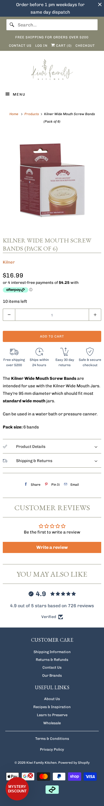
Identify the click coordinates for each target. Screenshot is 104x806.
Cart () (63, 46)
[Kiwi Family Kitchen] (51, 70)
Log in (41, 46)
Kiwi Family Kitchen (41, 763)
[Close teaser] (30, 775)
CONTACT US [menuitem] (20, 46)
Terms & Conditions (52, 738)
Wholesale (52, 723)
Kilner (9, 262)
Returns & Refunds (52, 660)
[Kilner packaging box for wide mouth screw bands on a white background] (52, 180)
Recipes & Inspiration (52, 707)
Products (32, 114)
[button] (17, 788)
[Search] (11, 24)
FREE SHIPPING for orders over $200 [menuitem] (51, 37)
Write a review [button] (52, 547)
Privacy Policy (52, 749)
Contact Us (52, 667)
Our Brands (52, 675)
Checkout (85, 46)
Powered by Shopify (74, 763)
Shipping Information (52, 652)
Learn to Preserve (52, 715)
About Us (52, 699)
